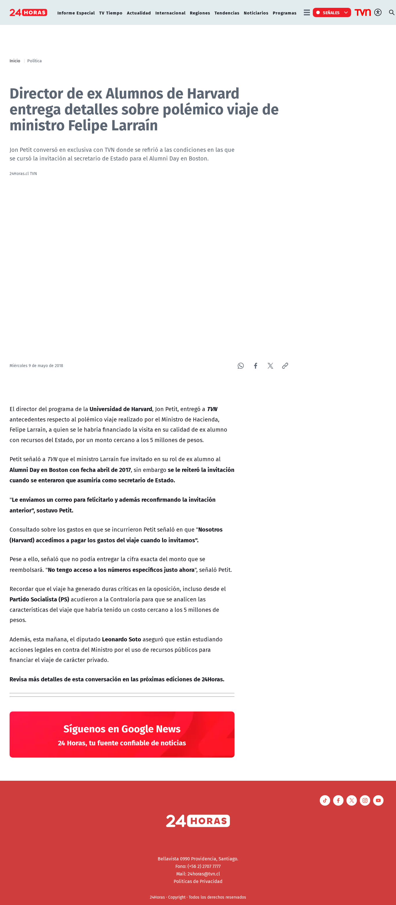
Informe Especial (76, 12)
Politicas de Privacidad (198, 881)
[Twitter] (270, 366)
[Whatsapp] (241, 366)
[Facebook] (255, 366)
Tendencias (227, 12)
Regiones (200, 12)
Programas (285, 12)
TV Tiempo (111, 12)
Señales (331, 12)
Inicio (15, 60)
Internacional (170, 12)
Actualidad (139, 12)
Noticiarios (256, 12)
